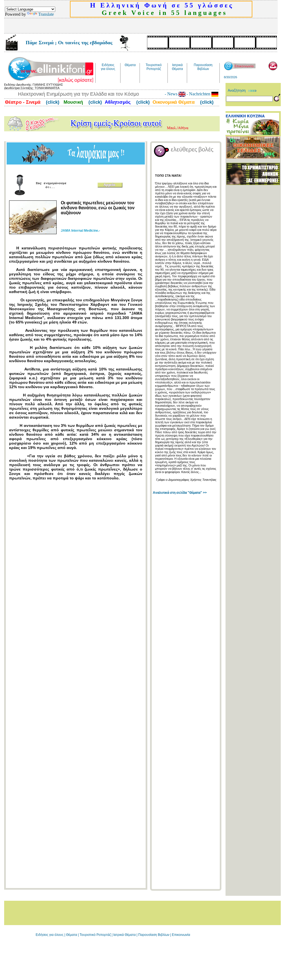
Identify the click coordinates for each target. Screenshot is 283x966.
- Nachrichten (198, 94)
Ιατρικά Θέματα (124, 935)
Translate (46, 14)
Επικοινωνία (181, 935)
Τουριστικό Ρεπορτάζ (96, 935)
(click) (51, 102)
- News (172, 94)
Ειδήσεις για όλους (50, 935)
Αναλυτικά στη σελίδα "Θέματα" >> (180, 493)
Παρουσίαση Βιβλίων (154, 935)
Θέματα (71, 935)
